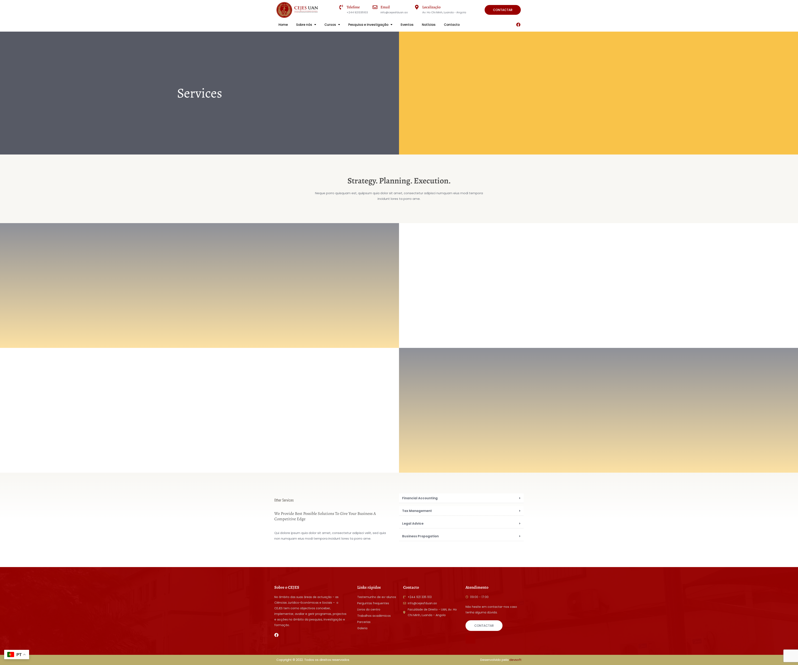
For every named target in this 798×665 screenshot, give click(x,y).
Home (283, 24)
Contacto (452, 24)
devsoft (515, 660)
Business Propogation (420, 536)
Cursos (330, 24)
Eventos (407, 24)
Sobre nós (304, 24)
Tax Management (417, 511)
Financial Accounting (420, 498)
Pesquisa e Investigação (368, 24)
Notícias (429, 24)
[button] (461, 498)
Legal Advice (413, 523)
